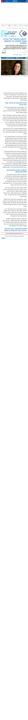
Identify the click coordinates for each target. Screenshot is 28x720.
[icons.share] (2, 1)
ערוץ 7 (25, 28)
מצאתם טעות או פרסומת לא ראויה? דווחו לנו (13, 236)
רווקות (20, 54)
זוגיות (24, 54)
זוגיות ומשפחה (20, 28)
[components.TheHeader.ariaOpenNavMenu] (23, 1)
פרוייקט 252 (14, 54)
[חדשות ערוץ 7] (14, 1)
